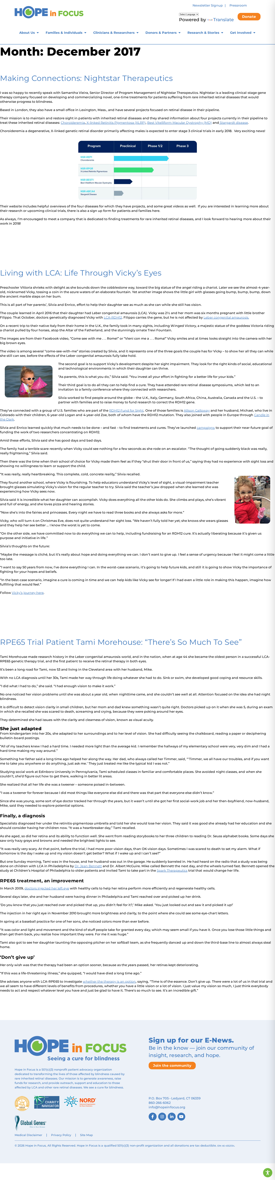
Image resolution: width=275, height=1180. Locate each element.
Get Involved (240, 33)
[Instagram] (162, 1117)
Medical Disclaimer (28, 1135)
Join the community (172, 1065)
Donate (249, 16)
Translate (223, 19)
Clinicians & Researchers (114, 33)
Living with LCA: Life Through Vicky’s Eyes (80, 272)
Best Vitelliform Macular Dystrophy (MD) (179, 123)
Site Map (86, 1135)
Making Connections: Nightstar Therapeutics (86, 78)
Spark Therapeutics (172, 870)
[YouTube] (181, 1117)
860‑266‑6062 (160, 1103)
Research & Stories (203, 33)
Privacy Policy (61, 1135)
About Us (27, 33)
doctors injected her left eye (47, 888)
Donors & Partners (161, 33)
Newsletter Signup (208, 5)
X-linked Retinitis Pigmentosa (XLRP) (116, 123)
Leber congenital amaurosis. (226, 317)
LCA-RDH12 (113, 317)
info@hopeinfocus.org (167, 1107)
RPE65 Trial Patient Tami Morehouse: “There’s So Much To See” (121, 642)
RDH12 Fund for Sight (126, 410)
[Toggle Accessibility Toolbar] (268, 1173)
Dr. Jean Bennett (88, 866)
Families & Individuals (64, 33)
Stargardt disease (233, 123)
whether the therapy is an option (109, 981)
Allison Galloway (197, 410)
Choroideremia (73, 123)
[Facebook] (153, 1117)
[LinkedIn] (172, 1117)
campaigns (206, 428)
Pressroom (238, 5)
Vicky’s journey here (28, 593)
